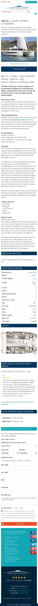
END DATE (22, 450)
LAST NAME (5, 472)
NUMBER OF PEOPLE (7, 457)
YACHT (3, 439)
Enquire (32, 2)
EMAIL (3, 480)
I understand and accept (25, 604)
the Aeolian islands (18, 120)
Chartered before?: (6, 508)
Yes (16, 508)
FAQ (29, 598)
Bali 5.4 (33, 275)
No (22, 508)
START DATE (5, 450)
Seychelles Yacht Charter (12, 559)
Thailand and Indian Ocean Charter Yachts (11, 549)
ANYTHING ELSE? (6, 495)
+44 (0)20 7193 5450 (21, 588)
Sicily (34, 278)
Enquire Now (19, 69)
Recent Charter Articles (12, 552)
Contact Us (5, 2)
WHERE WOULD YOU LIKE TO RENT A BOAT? (14, 442)
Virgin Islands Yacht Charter (11, 554)
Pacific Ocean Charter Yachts (11, 545)
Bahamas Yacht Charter (12, 557)
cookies (16, 604)
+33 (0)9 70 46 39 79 (23, 591)
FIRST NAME (5, 465)
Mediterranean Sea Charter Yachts (11, 541)
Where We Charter (10, 561)
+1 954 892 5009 (23, 593)
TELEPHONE (5, 487)
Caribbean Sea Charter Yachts (12, 538)
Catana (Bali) (32, 272)
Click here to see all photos (19, 64)
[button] (3, 49)
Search (28, 11)
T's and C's (24, 598)
